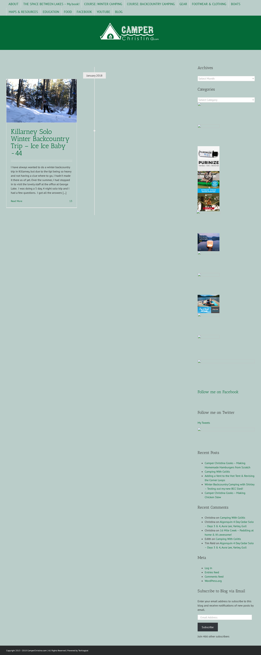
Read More (16, 201)
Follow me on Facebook (218, 391)
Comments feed (214, 576)
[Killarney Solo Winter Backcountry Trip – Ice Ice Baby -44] (41, 100)
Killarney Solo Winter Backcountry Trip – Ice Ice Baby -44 (40, 142)
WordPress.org (213, 581)
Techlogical (83, 650)
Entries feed (212, 572)
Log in (208, 568)
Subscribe (208, 627)
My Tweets (204, 422)
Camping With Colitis (217, 471)
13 (70, 201)
